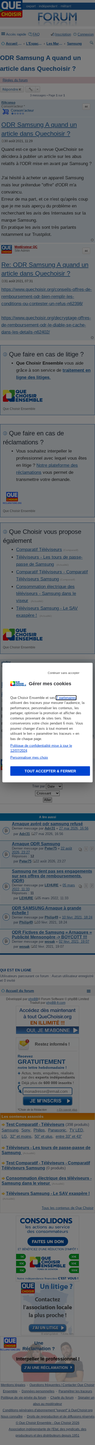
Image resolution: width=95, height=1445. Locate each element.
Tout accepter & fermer (50, 771)
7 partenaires (66, 697)
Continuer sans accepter (63, 672)
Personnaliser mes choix (29, 757)
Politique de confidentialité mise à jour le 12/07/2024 (41, 748)
